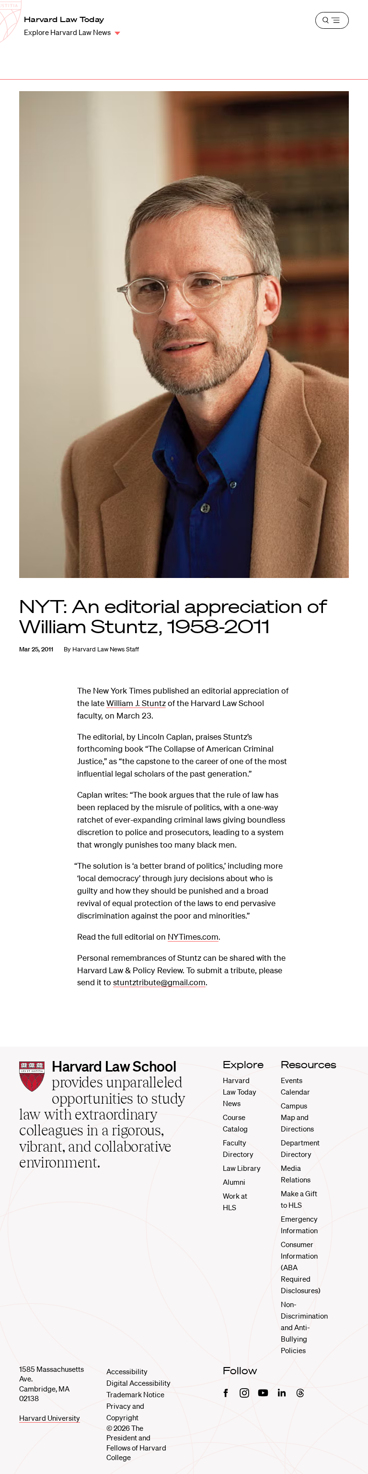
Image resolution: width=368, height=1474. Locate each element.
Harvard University (49, 1418)
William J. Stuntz (136, 703)
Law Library (242, 1168)
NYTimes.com (193, 937)
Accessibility (127, 1371)
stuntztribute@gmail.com (159, 982)
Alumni (234, 1182)
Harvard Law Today (64, 19)
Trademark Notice (135, 1394)
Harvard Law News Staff (105, 649)
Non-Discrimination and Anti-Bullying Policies (304, 1327)
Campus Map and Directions (297, 1117)
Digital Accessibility (138, 1383)
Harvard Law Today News (239, 1091)
